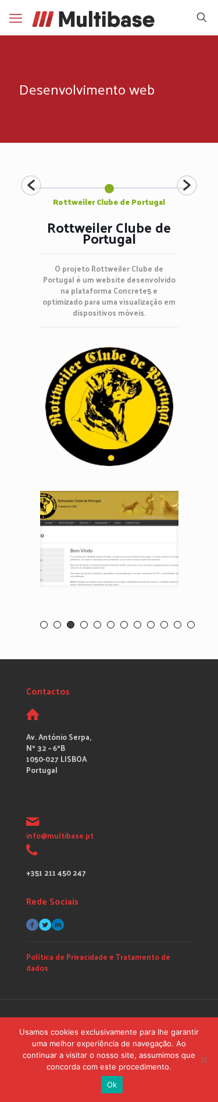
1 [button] (44, 624)
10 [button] (164, 624)
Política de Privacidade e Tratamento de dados (98, 962)
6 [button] (111, 624)
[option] (109, 192)
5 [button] (97, 624)
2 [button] (57, 624)
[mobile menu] (16, 17)
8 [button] (137, 624)
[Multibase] (93, 17)
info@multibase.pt (60, 835)
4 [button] (84, 624)
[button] (31, 185)
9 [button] (151, 624)
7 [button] (124, 624)
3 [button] (70, 624)
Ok (112, 1084)
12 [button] (191, 624)
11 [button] (177, 624)
